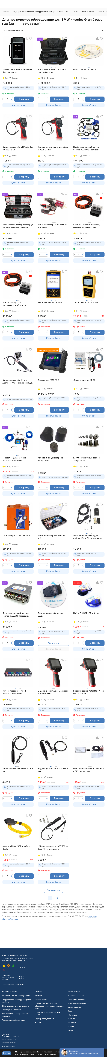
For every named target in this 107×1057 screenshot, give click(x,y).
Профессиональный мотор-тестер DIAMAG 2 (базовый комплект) (15, 614)
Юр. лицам (72, 1015)
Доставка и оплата (76, 996)
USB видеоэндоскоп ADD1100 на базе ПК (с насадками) (53, 847)
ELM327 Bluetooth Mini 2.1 (85, 69)
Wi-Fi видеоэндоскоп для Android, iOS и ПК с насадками (87, 536)
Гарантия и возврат (76, 1000)
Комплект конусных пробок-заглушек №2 (51, 459)
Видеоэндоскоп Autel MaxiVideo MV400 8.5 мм (53, 692)
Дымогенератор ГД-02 (84, 380)
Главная (5, 12)
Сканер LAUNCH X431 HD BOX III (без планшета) (17, 70)
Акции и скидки (74, 1007)
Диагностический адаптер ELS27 (51, 614)
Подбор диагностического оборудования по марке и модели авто (41, 12)
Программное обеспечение (13, 1020)
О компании (73, 1019)
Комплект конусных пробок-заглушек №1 (86, 459)
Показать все (53, 890)
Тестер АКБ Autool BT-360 (85, 302)
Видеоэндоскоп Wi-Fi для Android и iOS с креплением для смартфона (17, 381)
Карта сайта (21, 977)
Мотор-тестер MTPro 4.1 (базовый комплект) (14, 692)
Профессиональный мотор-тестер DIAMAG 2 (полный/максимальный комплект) (86, 148)
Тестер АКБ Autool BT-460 (50, 302)
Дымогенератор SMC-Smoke (16, 535)
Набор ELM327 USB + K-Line (86, 613)
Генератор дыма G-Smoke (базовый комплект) (15, 459)
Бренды (38, 1022)
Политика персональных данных (8, 977)
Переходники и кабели (11, 1010)
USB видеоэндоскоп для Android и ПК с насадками (88, 769)
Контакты (39, 996)
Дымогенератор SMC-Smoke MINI (51, 536)
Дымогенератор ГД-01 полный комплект (52, 226)
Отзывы (71, 1026)
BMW (76, 12)
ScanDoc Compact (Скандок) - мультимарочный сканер (87, 226)
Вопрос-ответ (41, 1000)
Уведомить (53, 643)
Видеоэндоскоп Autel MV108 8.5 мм (17, 769)
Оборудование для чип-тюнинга (15, 1006)
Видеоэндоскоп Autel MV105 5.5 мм (53, 769)
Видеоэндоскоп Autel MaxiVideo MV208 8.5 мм (53, 148)
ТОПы (70, 1030)
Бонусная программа (77, 1003)
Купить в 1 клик (18, 105)
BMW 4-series (88, 12)
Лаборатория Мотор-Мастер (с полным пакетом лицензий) (17, 226)
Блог (70, 1011)
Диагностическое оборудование (16, 996)
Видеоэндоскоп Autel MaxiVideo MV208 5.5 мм (17, 148)
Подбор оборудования (44, 1019)
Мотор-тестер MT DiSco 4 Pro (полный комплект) (52, 70)
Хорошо (6, 1053)
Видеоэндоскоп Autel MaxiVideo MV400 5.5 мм (88, 692)
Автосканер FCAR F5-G (48, 380)
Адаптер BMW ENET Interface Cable (16, 847)
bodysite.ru (19, 984)
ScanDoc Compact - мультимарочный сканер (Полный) (14, 303)
